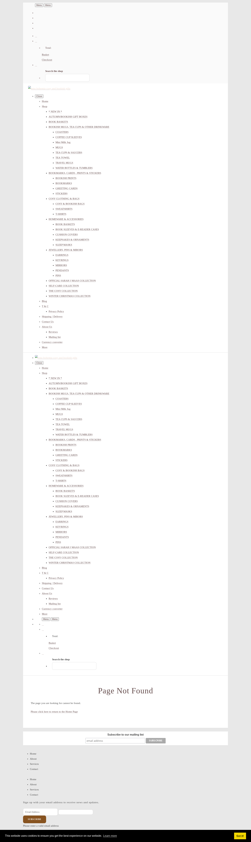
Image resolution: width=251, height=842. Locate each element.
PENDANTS (62, 270)
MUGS (59, 147)
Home (45, 101)
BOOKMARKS (63, 183)
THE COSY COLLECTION (63, 291)
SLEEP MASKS (63, 244)
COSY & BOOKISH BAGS (70, 203)
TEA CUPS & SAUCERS (68, 152)
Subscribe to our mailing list (125, 734)
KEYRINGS (61, 260)
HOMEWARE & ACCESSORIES (66, 219)
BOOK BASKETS (58, 121)
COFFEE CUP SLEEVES (68, 137)
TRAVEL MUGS (64, 162)
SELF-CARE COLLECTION (64, 285)
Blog (44, 301)
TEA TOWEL (62, 157)
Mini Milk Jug (63, 142)
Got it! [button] (240, 835)
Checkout (47, 59)
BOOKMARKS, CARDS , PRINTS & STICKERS (75, 173)
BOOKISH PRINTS (65, 178)
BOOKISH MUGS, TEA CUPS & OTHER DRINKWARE (79, 127)
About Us (47, 326)
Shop (44, 106)
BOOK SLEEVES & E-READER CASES (77, 229)
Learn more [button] (110, 835)
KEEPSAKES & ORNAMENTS (72, 239)
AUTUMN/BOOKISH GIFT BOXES (68, 116)
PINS (58, 275)
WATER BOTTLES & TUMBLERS (74, 168)
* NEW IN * (55, 111)
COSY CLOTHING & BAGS (64, 198)
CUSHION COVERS (66, 234)
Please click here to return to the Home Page (54, 711)
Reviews (53, 332)
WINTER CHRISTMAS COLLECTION (69, 296)
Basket (45, 54)
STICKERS (61, 193)
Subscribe (34, 819)
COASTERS (61, 132)
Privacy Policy (56, 311)
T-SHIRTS (60, 214)
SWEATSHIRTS (63, 209)
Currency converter (52, 342)
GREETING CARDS (66, 188)
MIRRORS (61, 265)
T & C (45, 306)
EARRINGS (61, 255)
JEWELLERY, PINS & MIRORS (66, 250)
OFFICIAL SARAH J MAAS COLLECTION (72, 280)
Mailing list (55, 337)
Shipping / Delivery (52, 316)
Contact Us (48, 321)
